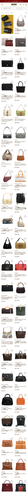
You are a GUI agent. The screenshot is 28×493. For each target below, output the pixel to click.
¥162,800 (3, 123)
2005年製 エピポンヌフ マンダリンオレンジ (20, 409)
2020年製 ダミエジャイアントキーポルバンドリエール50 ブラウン (20, 365)
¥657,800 (17, 54)
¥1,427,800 (4, 78)
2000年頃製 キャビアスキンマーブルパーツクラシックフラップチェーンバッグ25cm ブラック (7, 97)
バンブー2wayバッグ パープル (20, 298)
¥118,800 (3, 166)
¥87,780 (3, 301)
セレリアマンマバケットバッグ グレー (20, 142)
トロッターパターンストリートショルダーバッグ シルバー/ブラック (7, 142)
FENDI (16, 117)
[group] (14, 1)
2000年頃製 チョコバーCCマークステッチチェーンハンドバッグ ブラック (20, 73)
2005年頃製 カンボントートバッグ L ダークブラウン (20, 97)
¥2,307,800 (17, 477)
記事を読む (6, 30)
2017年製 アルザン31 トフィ (7, 452)
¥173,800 (17, 389)
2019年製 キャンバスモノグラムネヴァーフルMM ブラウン (7, 365)
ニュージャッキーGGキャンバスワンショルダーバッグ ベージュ (7, 120)
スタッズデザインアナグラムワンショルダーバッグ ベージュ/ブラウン (20, 253)
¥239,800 (3, 368)
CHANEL (3, 71)
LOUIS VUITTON (18, 183)
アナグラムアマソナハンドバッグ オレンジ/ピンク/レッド (21, 275)
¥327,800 (3, 54)
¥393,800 (17, 33)
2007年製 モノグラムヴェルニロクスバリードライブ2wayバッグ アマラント (7, 320)
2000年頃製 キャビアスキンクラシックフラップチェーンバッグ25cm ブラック (7, 74)
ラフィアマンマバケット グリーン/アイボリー (20, 120)
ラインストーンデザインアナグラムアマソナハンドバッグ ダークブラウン (7, 275)
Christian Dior (4, 140)
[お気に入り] (23, 4)
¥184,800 (17, 256)
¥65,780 (3, 390)
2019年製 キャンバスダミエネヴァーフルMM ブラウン (21, 342)
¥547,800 (17, 100)
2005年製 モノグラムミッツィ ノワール (7, 409)
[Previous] (1, 1)
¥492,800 (17, 145)
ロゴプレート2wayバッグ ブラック (20, 387)
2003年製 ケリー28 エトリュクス (20, 474)
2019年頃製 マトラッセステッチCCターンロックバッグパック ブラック (20, 431)
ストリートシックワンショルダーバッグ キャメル (20, 165)
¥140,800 (17, 279)
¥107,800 (17, 322)
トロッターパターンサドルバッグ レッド (7, 186)
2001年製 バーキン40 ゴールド (7, 474)
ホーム (2, 12)
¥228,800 (17, 346)
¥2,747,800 (17, 455)
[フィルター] (26, 13)
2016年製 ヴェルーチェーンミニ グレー (20, 52)
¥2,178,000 (4, 477)
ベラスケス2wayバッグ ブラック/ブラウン (7, 431)
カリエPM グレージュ (6, 164)
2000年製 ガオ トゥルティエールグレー (20, 31)
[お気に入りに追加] (25, 16)
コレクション (7, 12)
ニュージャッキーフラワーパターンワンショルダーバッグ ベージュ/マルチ (7, 342)
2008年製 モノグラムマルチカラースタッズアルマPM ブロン (20, 186)
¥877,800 (3, 101)
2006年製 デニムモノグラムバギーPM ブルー (7, 231)
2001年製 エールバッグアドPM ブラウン (7, 52)
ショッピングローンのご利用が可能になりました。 (14, 1)
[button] (20, 4)
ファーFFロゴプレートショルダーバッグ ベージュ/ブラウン (20, 231)
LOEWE (3, 162)
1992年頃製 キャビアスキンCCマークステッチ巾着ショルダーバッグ (20, 208)
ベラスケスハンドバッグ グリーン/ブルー (20, 320)
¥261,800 (3, 188)
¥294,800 (3, 279)
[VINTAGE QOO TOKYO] (14, 5)
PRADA (2, 250)
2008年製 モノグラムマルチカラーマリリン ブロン (7, 208)
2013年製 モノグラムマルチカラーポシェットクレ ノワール (7, 387)
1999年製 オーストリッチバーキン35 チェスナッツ (20, 453)
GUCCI (2, 117)
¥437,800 (17, 189)
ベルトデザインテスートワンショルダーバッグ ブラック (7, 253)
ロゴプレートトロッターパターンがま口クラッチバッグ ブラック (7, 298)
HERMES (16, 28)
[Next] (26, 1)
